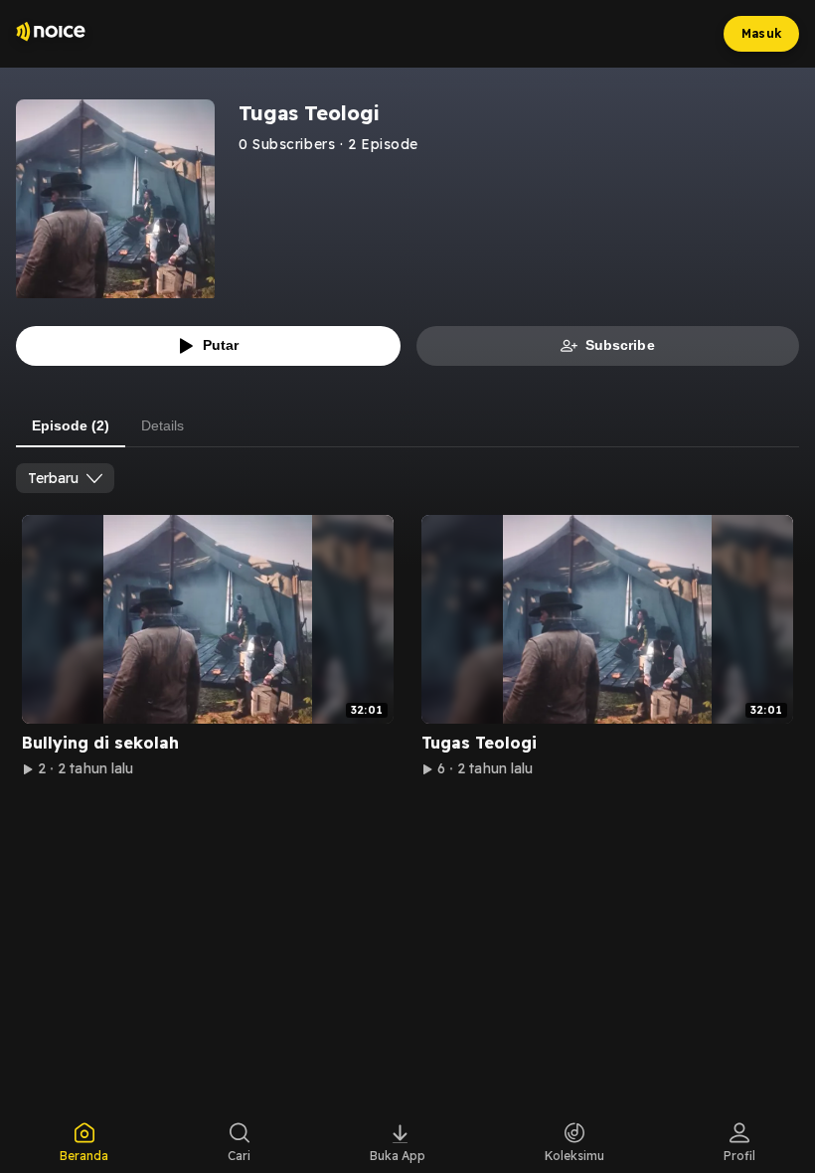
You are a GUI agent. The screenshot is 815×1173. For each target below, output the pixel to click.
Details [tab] (162, 425)
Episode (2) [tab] (70, 425)
